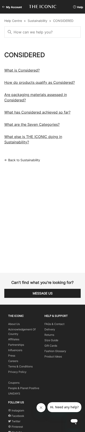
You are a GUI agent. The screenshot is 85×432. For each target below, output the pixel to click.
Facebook (17, 416)
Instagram (17, 410)
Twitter (15, 421)
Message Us (43, 293)
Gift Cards (50, 345)
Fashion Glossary (55, 351)
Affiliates (13, 339)
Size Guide (51, 340)
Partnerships (16, 344)
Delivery (49, 329)
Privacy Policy (17, 372)
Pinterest (17, 426)
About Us (14, 324)
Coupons (13, 382)
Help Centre (13, 21)
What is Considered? (22, 70)
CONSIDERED (63, 21)
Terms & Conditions (20, 366)
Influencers (15, 350)
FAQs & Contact (54, 324)
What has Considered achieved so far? (37, 112)
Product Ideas (53, 356)
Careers (13, 361)
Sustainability (37, 21)
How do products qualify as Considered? (39, 82)
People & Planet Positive (23, 388)
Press (11, 355)
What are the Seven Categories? (32, 124)
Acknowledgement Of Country (22, 332)
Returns (49, 334)
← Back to (22, 160)
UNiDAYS (14, 393)
